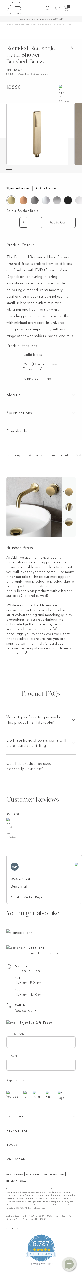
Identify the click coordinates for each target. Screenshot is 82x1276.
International (16, 1181)
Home (9, 24)
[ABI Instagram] (39, 1095)
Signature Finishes (17, 188)
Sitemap (12, 1228)
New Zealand (14, 1174)
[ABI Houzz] (67, 1095)
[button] (47, 8)
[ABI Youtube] (14, 1095)
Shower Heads (46, 24)
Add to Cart (58, 222)
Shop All (19, 24)
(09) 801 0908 (26, 1011)
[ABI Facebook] (28, 1095)
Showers (31, 24)
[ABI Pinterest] (52, 1095)
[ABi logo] (19, 932)
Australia (33, 1174)
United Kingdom (53, 1174)
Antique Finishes (46, 188)
